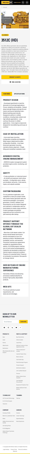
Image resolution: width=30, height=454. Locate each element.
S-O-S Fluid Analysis (7, 401)
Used (4, 339)
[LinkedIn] (12, 327)
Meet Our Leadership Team (9, 415)
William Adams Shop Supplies (21, 377)
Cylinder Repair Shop (21, 354)
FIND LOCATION (16, 82)
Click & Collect (19, 339)
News (4, 418)
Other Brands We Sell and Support (8, 351)
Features (6, 94)
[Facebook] (4, 327)
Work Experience (20, 421)
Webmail (15, 451)
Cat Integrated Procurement (19, 381)
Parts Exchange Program (22, 362)
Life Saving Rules (7, 425)
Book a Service (19, 356)
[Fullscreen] (4, 12)
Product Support (20, 365)
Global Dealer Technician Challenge (8, 431)
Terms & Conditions (22, 449)
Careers (18, 413)
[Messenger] (20, 327)
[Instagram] (8, 327)
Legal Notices (6, 449)
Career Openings (20, 415)
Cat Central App (20, 359)
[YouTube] (16, 327)
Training (18, 398)
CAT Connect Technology (8, 398)
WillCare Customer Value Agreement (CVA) (22, 346)
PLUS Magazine (6, 428)
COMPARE (6, 35)
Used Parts (18, 342)
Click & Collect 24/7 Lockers (20, 350)
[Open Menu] (27, 2)
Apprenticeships (20, 418)
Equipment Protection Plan (22, 384)
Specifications (19, 94)
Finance (18, 373)
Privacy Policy (14, 449)
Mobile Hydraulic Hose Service (21, 388)
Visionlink (5, 403)
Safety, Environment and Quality (8, 422)
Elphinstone (5, 348)
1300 (17, 2)
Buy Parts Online (20, 337)
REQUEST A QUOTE (15, 77)
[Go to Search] (23, 2)
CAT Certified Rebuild (21, 370)
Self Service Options (21, 368)
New (4, 337)
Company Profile (6, 413)
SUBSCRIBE (23, 321)
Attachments (5, 345)
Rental (4, 342)
